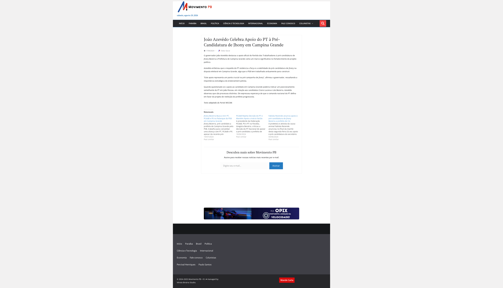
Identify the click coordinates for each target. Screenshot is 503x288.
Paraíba (192, 23)
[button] (312, 23)
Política (215, 23)
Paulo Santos (205, 264)
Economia (272, 23)
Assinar (276, 165)
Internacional (255, 23)
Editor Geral (225, 51)
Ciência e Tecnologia (233, 23)
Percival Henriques (186, 264)
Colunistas (305, 23)
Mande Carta (286, 280)
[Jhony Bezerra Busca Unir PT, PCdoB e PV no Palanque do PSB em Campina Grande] (220, 128)
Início (182, 23)
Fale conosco (288, 23)
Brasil (204, 23)
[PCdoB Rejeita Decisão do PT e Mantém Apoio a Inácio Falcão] (252, 126)
